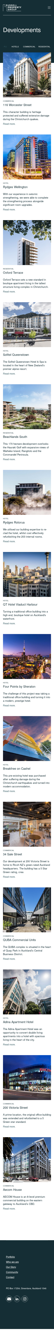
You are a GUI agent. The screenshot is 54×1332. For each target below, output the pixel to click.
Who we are (12, 1261)
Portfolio (10, 1256)
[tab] (6, 46)
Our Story (11, 1267)
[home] (12, 7)
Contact (10, 1277)
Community (12, 1272)
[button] (48, 7)
